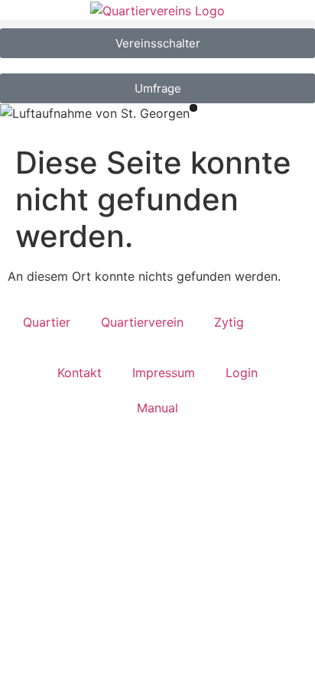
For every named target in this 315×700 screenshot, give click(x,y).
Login (242, 372)
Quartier (46, 322)
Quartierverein (142, 322)
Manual (157, 407)
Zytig (229, 322)
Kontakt (79, 372)
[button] (157, 24)
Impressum (163, 372)
